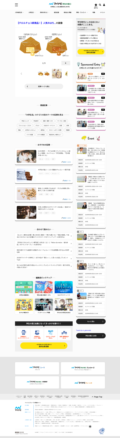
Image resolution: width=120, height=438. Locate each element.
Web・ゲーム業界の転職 (46, 419)
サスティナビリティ (49, 432)
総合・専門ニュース (50, 412)
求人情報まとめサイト (40, 412)
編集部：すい (67, 180)
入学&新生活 (18, 12)
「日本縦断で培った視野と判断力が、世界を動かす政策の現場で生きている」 (96, 90)
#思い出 (41, 159)
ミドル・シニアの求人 (44, 406)
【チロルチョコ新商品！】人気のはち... (36, 23)
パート (36, 406)
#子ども (47, 159)
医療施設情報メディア (70, 415)
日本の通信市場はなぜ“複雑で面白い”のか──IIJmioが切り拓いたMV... (96, 102)
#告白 (53, 212)
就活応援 (56, 12)
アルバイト (99, 405)
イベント (102, 12)
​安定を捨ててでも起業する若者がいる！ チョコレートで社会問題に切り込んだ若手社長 (43, 251)
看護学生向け (54, 405)
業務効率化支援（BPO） (48, 425)
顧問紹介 (47, 421)
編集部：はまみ (67, 162)
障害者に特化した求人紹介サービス (59, 406)
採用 (56, 432)
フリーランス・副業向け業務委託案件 (76, 406)
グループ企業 (61, 432)
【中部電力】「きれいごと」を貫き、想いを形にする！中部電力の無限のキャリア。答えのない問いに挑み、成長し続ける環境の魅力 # (96, 152)
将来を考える (43, 12)
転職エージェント (71, 419)
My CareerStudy (53, 415)
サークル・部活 (61, 121)
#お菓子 (41, 194)
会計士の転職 (90, 419)
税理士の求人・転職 (39, 421)
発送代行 (57, 425)
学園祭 (68, 130)
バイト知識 (30, 134)
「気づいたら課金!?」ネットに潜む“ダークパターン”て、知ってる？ (96, 78)
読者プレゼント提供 (50, 397)
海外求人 (79, 405)
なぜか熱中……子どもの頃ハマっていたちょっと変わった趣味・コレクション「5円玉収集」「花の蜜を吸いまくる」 (54, 153)
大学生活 (31, 12)
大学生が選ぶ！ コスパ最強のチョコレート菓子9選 (54, 169)
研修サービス (38, 425)
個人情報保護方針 (69, 432)
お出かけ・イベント (49, 125)
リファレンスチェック (85, 425)
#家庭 (47, 194)
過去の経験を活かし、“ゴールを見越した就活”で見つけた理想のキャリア (96, 114)
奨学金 (42, 130)
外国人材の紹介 (55, 423)
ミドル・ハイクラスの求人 (89, 405)
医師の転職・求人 (79, 421)
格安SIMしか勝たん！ (55, 134)
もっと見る (90, 321)
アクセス (42, 432)
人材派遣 (37, 419)
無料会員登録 (44, 345)
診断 (68, 125)
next (65, 63)
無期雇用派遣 (95, 421)
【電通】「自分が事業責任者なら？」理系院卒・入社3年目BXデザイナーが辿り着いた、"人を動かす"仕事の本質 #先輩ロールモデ (96, 207)
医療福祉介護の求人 (90, 406)
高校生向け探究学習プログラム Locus (52, 409)
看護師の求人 (61, 421)
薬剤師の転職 (54, 421)
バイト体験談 (41, 134)
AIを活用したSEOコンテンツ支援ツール (43, 417)
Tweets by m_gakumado (83, 330)
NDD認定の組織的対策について (83, 397)
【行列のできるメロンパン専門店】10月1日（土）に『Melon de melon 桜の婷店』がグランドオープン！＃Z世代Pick (42, 243)
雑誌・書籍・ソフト (49, 413)
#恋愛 (40, 212)
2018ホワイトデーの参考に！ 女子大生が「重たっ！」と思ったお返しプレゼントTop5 (42, 258)
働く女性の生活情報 (39, 413)
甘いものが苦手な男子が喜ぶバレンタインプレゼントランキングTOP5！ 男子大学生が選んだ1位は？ (43, 266)
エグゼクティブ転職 (81, 419)
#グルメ (47, 173)
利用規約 (25, 397)
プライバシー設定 (66, 397)
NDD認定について (73, 397)
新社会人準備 (67, 12)
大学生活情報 (92, 412)
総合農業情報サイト (77, 413)
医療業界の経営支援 (46, 423)
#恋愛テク (46, 212)
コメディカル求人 (70, 421)
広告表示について (42, 397)
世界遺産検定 (68, 413)
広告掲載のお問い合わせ (58, 397)
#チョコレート (55, 173)
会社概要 (36, 432)
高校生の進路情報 (39, 409)
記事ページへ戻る (43, 86)
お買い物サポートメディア (83, 415)
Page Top (98, 397)
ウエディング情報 (60, 413)
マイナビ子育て (86, 413)
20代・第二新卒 (56, 419)
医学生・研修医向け (63, 405)
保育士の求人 (88, 421)
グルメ (37, 125)
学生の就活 (37, 405)
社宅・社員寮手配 (75, 425)
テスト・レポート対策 (55, 130)
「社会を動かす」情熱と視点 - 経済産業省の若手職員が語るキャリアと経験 (96, 126)
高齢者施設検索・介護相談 (60, 417)
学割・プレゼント (81, 12)
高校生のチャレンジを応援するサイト (65, 412)
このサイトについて (19, 397)
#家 (52, 194)
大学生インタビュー (30, 130)
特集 (94, 12)
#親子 (53, 159)
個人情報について (30, 397)
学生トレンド (25, 121)
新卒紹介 (63, 419)
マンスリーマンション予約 (96, 415)
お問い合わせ (36, 397)
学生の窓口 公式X (90, 335)
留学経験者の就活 (45, 405)
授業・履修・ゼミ (48, 121)
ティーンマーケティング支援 (81, 412)
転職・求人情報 (72, 405)
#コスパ (41, 173)
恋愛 (60, 125)
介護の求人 (37, 423)
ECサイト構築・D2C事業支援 (41, 415)
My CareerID (61, 415)
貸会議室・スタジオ (65, 425)
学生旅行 (36, 121)
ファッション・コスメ (25, 125)
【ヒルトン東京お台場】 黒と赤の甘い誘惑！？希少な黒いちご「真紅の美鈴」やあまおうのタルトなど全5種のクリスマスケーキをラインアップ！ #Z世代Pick (43, 236)
